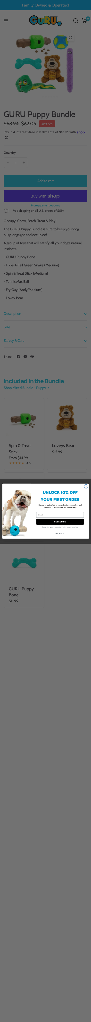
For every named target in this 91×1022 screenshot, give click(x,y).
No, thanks (60, 533)
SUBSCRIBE (60, 521)
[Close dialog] (86, 486)
